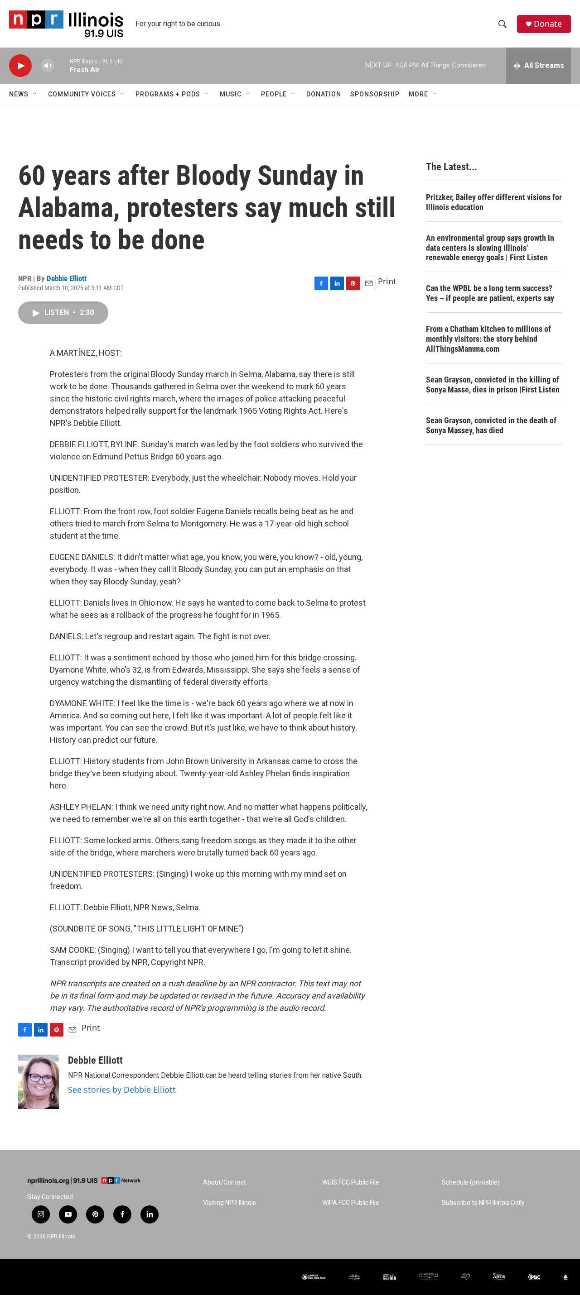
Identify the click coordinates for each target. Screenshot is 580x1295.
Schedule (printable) (471, 1182)
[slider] (62, 65)
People (274, 94)
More (418, 94)
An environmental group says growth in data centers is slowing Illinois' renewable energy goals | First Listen (490, 248)
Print (387, 281)
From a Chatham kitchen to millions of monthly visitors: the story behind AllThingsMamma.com (488, 339)
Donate (548, 24)
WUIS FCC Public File (350, 1182)
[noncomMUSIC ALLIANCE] (354, 1276)
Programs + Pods (167, 94)
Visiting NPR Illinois (229, 1202)
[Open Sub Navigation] (35, 94)
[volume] (47, 66)
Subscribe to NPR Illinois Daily (483, 1202)
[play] (20, 66)
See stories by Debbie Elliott (122, 1089)
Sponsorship (375, 94)
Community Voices (82, 94)
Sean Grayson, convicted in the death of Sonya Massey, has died (491, 425)
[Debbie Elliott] (38, 1082)
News (19, 94)
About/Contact (224, 1182)
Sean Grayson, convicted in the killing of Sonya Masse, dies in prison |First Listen (493, 384)
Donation (323, 94)
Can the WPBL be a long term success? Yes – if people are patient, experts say (490, 293)
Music (231, 94)
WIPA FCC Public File (350, 1202)
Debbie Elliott (67, 278)
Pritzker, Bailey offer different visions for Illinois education (494, 202)
